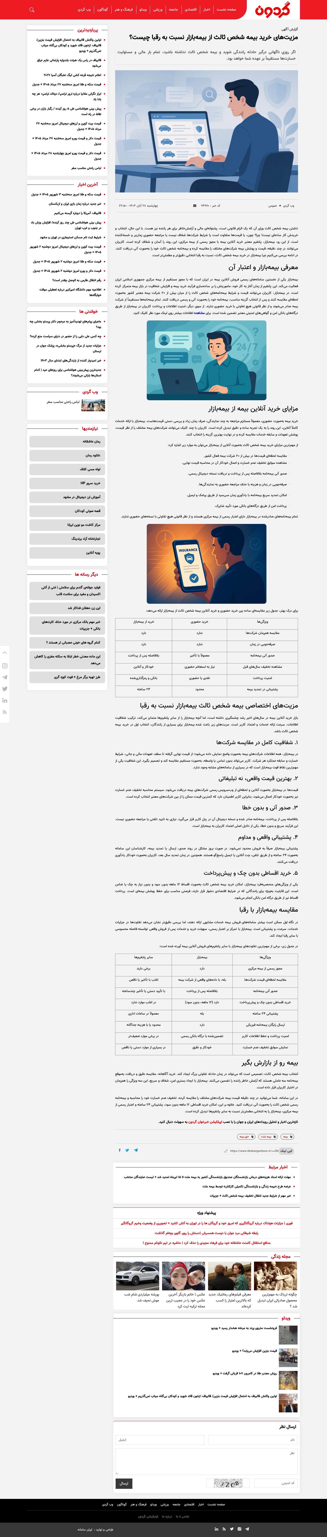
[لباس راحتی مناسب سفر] (93, 405)
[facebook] (120, 1150)
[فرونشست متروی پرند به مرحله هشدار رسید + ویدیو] (288, 1335)
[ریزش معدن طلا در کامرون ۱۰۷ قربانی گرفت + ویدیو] (288, 1380)
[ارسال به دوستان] (194, 205)
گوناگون (102, 9)
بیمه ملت (266, 1137)
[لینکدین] (4, 701)
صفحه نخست (226, 9)
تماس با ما (182, 1516)
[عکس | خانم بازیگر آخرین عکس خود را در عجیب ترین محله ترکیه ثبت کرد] (183, 1276)
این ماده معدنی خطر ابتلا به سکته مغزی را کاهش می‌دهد (67, 660)
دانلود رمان (93, 455)
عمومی (272, 205)
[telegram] (136, 1150)
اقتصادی (191, 9)
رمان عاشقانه (91, 441)
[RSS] (4, 712)
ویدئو (143, 9)
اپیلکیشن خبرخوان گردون (205, 1122)
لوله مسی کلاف (90, 469)
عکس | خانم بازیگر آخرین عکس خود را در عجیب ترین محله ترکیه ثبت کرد (185, 1300)
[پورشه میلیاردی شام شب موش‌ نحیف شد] (137, 1276)
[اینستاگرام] (4, 666)
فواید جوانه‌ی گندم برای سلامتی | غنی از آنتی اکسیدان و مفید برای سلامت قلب (70, 591)
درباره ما (167, 1516)
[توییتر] (4, 689)
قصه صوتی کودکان (87, 511)
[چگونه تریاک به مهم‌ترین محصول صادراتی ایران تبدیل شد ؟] (275, 1276)
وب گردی (84, 9)
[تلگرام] (4, 678)
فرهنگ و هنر (124, 9)
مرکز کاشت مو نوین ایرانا (84, 525)
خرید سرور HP (90, 483)
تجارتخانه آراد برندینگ (86, 539)
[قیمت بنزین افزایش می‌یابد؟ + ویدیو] (288, 1357)
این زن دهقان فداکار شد (84, 608)
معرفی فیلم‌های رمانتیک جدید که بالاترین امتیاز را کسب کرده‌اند (230, 1300)
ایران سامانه (85, 1529)
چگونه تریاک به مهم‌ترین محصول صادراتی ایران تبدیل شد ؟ (277, 1300)
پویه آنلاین (93, 553)
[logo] (273, 9)
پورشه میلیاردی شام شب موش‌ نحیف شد (141, 1297)
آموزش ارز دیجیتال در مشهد (81, 497)
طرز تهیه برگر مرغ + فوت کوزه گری (77, 677)
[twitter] (127, 1150)
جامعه (173, 9)
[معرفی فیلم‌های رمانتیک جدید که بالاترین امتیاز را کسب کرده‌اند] (229, 1276)
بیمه (285, 1137)
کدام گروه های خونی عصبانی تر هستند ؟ (73, 642)
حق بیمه (244, 1137)
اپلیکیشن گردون (148, 1516)
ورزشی (157, 9)
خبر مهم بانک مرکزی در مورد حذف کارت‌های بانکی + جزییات (71, 626)
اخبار (206, 9)
